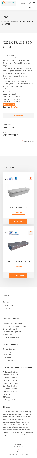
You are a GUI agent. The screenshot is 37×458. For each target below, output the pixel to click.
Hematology (7, 354)
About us (6, 295)
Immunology (7, 352)
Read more (18, 212)
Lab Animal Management (12, 332)
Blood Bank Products (10, 383)
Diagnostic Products (10, 389)
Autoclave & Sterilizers (11, 377)
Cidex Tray (15, 107)
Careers (6, 302)
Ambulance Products (10, 372)
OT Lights (6, 394)
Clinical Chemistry (9, 349)
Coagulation (7, 357)
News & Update (8, 305)
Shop (5, 299)
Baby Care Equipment (10, 380)
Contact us (6, 308)
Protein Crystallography (11, 337)
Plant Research (8, 334)
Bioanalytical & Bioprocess (12, 323)
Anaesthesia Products (10, 375)
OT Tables (6, 397)
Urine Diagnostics (9, 360)
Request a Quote (9, 104)
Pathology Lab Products (11, 400)
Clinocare (22, 3)
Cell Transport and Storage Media (15, 326)
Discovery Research (10, 329)
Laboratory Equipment (10, 391)
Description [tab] (18, 116)
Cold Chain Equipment (11, 386)
